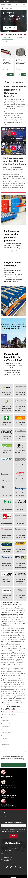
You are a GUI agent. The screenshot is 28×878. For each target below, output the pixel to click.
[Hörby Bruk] (6, 487)
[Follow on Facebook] (7, 867)
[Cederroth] (6, 418)
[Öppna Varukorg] (20, 4)
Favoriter (7, 41)
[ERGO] (20, 459)
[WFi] (20, 590)
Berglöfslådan (5, 625)
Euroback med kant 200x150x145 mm (20, 62)
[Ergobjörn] (6, 474)
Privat (21, 2)
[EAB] (6, 432)
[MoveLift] (20, 515)
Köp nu (10, 74)
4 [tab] (14, 78)
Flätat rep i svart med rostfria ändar (7, 62)
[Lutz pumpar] (6, 516)
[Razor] (20, 543)
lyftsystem (19, 673)
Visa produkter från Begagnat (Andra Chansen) (6, 408)
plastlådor (10, 671)
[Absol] (6, 387)
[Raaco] (6, 544)
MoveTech (5, 59)
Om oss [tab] (3, 816)
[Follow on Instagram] (11, 867)
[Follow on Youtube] (20, 867)
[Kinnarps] (20, 488)
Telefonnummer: (5, 723)
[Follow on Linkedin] (15, 867)
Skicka (13, 835)
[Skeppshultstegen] (20, 557)
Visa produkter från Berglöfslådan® (20, 408)
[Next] (24, 62)
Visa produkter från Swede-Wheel (20, 582)
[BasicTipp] (20, 386)
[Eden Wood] (20, 446)
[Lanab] (20, 501)
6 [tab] (16, 78)
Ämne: (2, 735)
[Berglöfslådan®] (20, 400)
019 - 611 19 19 (6, 1)
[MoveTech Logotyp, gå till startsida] (6, 5)
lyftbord (9, 673)
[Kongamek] (6, 502)
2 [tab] (11, 78)
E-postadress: (4, 717)
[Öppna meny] (24, 4)
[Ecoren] (6, 445)
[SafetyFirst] (6, 557)
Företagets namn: (5, 729)
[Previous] (2, 62)
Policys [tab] (3, 812)
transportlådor (18, 671)
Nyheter (19, 37)
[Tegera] (6, 591)
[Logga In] (16, 4)
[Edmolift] (6, 459)
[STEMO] (6, 574)
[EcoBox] (20, 431)
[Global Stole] (20, 474)
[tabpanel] (7, 61)
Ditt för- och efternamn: (7, 711)
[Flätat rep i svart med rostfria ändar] (7, 52)
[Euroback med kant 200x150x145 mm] (21, 52)
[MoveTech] (6, 529)
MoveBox (4, 673)
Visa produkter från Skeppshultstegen (20, 565)
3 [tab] (12, 78)
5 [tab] (15, 78)
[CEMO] (20, 418)
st (6, 74)
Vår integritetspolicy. (20, 759)
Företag (22, 0)
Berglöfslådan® (10, 28)
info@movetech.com (17, 1)
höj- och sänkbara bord (8, 670)
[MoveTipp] (20, 529)
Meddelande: (4, 741)
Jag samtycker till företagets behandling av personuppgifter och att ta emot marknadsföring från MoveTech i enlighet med (13, 758)
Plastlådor (8, 31)
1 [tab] (10, 78)
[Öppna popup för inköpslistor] (11, 56)
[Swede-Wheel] (20, 573)
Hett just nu (7, 37)
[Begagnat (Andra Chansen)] (6, 401)
